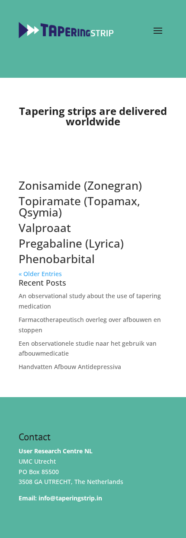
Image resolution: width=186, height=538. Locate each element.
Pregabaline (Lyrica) (71, 243)
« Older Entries (40, 274)
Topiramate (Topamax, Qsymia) (79, 206)
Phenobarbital (57, 259)
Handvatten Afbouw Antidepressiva (70, 367)
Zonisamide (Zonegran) (80, 185)
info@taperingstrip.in (70, 498)
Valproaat (45, 228)
